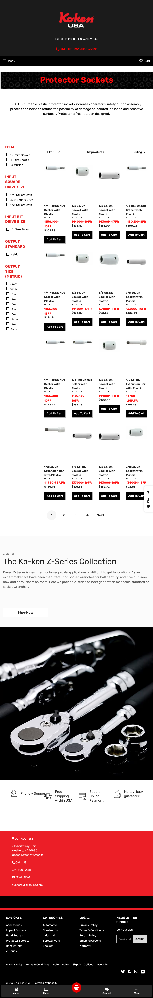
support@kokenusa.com (27, 885)
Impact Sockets (16, 930)
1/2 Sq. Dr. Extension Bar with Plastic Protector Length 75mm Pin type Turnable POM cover (54, 472)
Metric (14, 254)
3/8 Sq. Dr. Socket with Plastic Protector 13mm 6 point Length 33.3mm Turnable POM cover (135, 472)
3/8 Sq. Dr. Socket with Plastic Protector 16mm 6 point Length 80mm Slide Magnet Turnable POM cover (81, 472)
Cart (147, 61)
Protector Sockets (17, 940)
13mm (14, 304)
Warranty (85, 946)
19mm (14, 324)
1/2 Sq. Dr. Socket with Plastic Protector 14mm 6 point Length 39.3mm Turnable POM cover (108, 385)
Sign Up (139, 939)
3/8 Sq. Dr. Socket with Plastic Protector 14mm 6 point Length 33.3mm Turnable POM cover (108, 298)
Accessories (14, 925)
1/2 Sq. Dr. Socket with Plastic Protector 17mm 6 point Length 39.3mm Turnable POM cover (81, 298)
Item (9, 147)
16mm (14, 314)
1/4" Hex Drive (19, 229)
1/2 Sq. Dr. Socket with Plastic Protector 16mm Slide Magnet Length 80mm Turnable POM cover (109, 472)
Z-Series (11, 951)
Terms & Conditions (91, 930)
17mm (14, 319)
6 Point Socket (19, 160)
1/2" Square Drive (21, 205)
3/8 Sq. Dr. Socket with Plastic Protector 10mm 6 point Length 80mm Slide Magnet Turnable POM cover (135, 298)
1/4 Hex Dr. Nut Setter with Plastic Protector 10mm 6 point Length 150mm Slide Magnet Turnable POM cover (82, 385)
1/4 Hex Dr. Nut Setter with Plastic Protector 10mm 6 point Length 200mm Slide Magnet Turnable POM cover (54, 385)
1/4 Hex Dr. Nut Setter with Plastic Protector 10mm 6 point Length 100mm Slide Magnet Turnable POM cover (54, 211)
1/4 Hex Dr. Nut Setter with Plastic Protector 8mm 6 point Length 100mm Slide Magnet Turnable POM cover (136, 211)
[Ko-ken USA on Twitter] (123, 972)
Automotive (50, 925)
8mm (13, 284)
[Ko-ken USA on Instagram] (136, 972)
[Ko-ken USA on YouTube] (143, 972)
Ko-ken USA (23, 982)
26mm (14, 329)
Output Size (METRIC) (13, 271)
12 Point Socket (20, 155)
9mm (13, 289)
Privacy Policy (88, 925)
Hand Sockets (15, 935)
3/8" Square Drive (21, 200)
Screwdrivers (51, 940)
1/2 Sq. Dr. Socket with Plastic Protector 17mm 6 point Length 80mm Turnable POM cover (108, 211)
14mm (14, 309)
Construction (51, 930)
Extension (16, 165)
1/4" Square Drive (21, 195)
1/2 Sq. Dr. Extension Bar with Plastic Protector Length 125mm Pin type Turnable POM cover (136, 385)
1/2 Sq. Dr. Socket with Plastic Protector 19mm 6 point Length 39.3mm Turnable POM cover (81, 211)
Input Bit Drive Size (15, 219)
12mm (14, 299)
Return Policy (87, 935)
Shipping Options (90, 940)
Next (100, 515)
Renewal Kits (14, 946)
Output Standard (15, 244)
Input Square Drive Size (15, 182)
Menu (11, 61)
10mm (14, 294)
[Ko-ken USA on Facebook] (130, 972)
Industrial (49, 935)
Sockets (48, 946)
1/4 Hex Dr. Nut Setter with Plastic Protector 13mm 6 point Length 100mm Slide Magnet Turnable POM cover (54, 298)
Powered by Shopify (45, 982)
